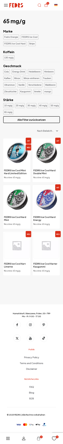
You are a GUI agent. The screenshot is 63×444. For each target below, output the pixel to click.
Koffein (8, 52)
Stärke (8, 100)
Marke (8, 31)
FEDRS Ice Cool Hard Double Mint (44, 172)
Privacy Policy (31, 357)
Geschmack (12, 66)
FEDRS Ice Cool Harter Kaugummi (45, 265)
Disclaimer (31, 368)
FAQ (31, 386)
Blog (31, 392)
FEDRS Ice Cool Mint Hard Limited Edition (15, 172)
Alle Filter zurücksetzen (31, 119)
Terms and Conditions (31, 363)
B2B (31, 398)
